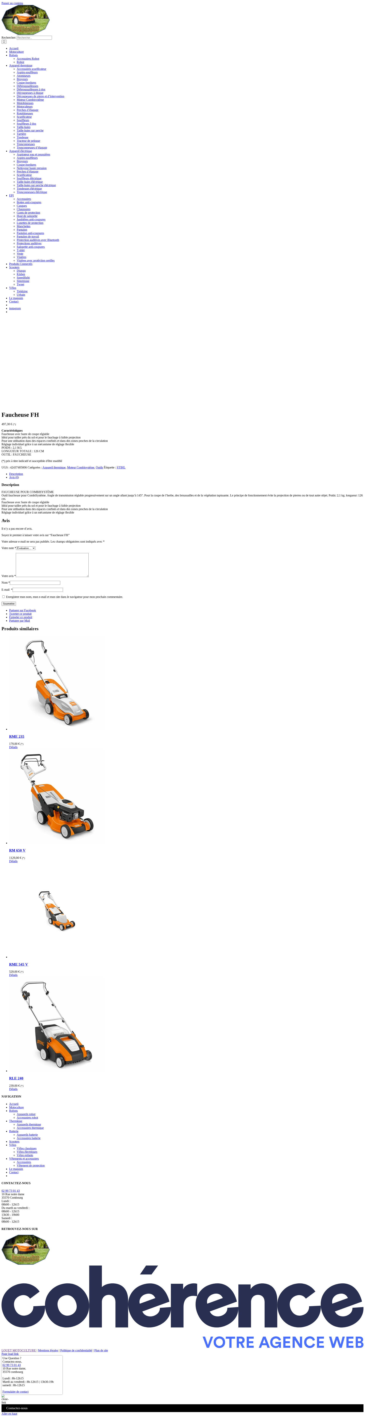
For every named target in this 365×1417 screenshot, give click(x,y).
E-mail (7, 589)
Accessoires (24, 199)
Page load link (10, 1353)
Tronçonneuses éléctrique (32, 192)
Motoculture (16, 1107)
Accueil (13, 1104)
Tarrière (21, 134)
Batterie (13, 1131)
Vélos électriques (27, 1151)
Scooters (14, 1141)
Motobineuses (25, 103)
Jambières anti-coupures (31, 219)
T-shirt (21, 250)
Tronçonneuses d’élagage (32, 147)
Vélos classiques (26, 1148)
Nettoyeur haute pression (32, 168)
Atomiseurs (23, 75)
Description (16, 474)
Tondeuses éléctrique (29, 188)
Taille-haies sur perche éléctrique (36, 185)
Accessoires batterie (28, 1138)
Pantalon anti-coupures (30, 233)
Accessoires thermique (30, 1127)
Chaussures (23, 209)
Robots (13, 1110)
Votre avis (9, 576)
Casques (22, 205)
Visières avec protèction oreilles (36, 260)
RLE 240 (16, 1078)
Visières (21, 257)
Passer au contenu (12, 3)
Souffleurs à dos (26, 123)
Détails (13, 747)
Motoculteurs (25, 106)
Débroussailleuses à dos (31, 89)
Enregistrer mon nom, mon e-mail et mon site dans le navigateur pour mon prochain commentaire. (64, 596)
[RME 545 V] (186, 911)
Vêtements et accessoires (24, 1158)
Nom (6, 582)
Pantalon (22, 229)
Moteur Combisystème (30, 99)
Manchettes (23, 226)
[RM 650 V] (186, 797)
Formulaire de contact (15, 1391)
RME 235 (16, 737)
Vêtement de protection (31, 1165)
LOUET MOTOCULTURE (19, 1350)
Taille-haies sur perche (30, 130)
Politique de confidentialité (76, 1350)
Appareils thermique (29, 1124)
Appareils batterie (27, 1134)
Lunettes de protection (30, 222)
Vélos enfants (25, 1155)
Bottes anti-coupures (29, 202)
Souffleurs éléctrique (29, 178)
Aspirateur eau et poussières (33, 154)
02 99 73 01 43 (11, 1190)
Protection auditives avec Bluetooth (38, 240)
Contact (13, 1172)
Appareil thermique (54, 467)
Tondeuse (22, 137)
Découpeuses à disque (30, 92)
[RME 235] (186, 683)
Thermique (15, 1121)
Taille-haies (23, 127)
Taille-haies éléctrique (30, 181)
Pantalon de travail (28, 236)
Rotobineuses (25, 113)
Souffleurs (23, 120)
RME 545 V (18, 964)
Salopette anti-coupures (31, 246)
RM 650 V (17, 850)
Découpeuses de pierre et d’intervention (40, 96)
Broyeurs (22, 79)
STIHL (121, 467)
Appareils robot (26, 1114)
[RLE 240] (186, 1025)
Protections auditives (29, 243)
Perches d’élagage (27, 110)
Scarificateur (24, 116)
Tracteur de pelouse (28, 140)
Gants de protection (28, 212)
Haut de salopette (27, 216)
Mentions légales (48, 1350)
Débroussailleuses (27, 86)
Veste (20, 253)
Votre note (9, 548)
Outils (99, 467)
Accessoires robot (27, 1117)
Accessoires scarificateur (31, 69)
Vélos (12, 1145)
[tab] (186, 474)
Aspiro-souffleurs (27, 72)
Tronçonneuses (26, 144)
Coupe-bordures (26, 82)
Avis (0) (14, 477)
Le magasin (16, 1169)
